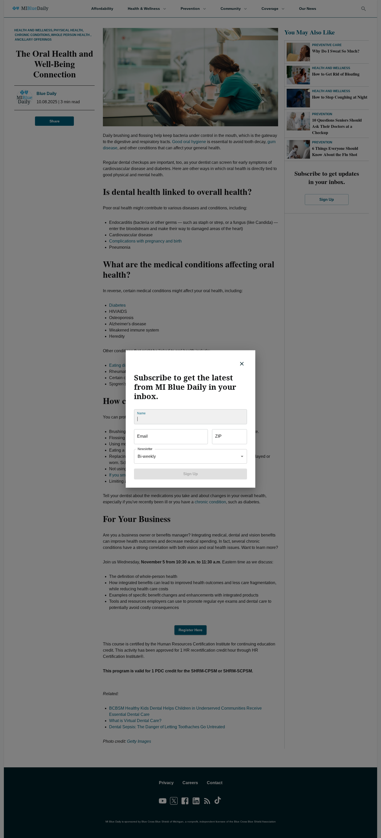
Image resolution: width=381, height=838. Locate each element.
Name (141, 413)
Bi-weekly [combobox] (147, 456)
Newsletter (145, 449)
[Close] (242, 363)
